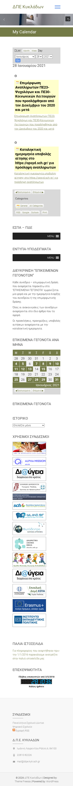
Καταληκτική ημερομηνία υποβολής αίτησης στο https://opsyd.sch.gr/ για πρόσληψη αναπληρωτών (36, 178)
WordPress (52, 781)
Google (25, 212)
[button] (4, 19)
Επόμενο (37, 192)
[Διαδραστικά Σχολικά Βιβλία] (29, 538)
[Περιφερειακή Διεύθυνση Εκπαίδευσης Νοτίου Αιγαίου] (29, 495)
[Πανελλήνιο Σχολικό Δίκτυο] (29, 503)
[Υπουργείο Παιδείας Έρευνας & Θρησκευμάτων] (29, 484)
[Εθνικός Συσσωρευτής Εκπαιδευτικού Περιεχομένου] (29, 524)
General (23, 206)
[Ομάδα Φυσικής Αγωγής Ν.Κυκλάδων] (29, 554)
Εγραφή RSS (22, 730)
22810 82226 (24, 755)
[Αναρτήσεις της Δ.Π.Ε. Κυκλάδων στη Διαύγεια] (29, 469)
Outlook (35, 212)
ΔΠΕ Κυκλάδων (28, 6)
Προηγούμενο (23, 192)
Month (26, 51)
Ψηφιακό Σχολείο (22, 726)
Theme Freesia (23, 781)
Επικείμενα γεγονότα (32, 404)
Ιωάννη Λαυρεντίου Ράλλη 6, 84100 (37, 748)
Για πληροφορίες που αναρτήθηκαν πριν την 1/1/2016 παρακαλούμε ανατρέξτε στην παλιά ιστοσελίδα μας (36, 654)
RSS (18, 212)
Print (45, 212)
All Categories (36, 206)
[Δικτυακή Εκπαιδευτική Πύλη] (29, 513)
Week (34, 51)
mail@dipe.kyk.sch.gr (28, 761)
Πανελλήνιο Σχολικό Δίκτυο (28, 722)
